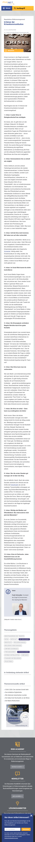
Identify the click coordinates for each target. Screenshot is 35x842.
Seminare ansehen (17, 766)
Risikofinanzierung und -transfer (14, 636)
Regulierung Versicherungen (13, 645)
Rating (6, 639)
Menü (8, 8)
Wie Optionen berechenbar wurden (15, 695)
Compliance (24, 655)
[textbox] (23, 8)
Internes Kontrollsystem (12, 655)
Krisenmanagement (23, 652)
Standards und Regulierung (13, 658)
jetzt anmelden (17, 796)
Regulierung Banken (19, 642)
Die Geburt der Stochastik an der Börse (16, 698)
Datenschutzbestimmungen (11, 838)
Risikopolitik (8, 642)
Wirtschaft (13, 639)
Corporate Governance (11, 648)
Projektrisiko (9, 661)
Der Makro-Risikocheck (12, 701)
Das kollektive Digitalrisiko (13, 692)
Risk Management (24, 639)
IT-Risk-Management (10, 652)
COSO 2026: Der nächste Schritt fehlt (16, 689)
